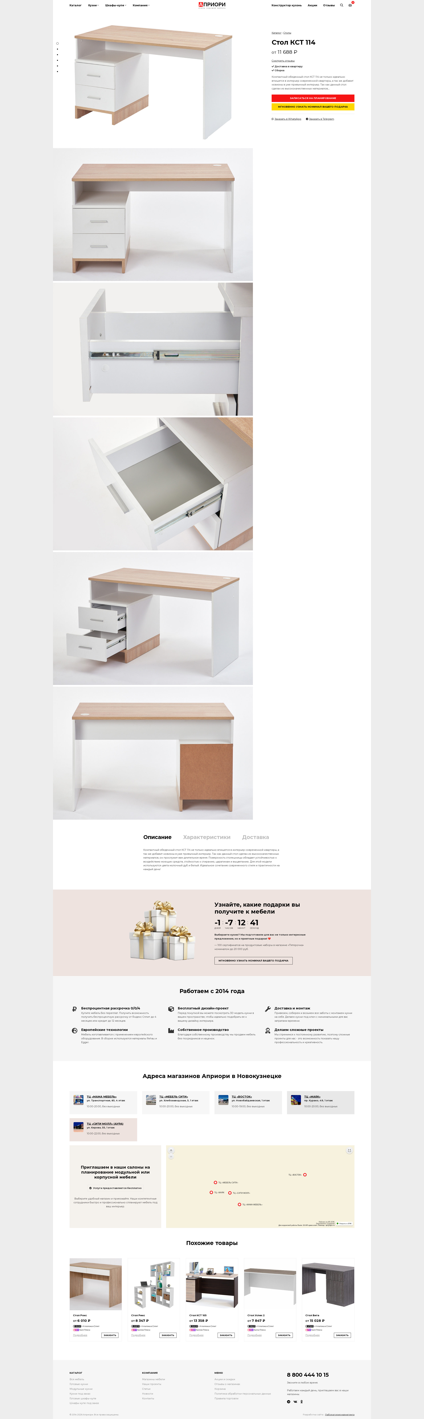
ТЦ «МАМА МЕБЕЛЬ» (102, 1096)
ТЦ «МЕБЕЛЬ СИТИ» (173, 1096)
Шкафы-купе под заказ (84, 1403)
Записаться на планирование (313, 98)
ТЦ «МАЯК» (312, 1096)
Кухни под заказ (80, 1393)
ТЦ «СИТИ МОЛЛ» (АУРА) (105, 1123)
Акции (312, 5)
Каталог (76, 5)
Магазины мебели (153, 1379)
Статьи (146, 1388)
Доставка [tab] (255, 837)
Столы (287, 32)
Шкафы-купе (114, 5)
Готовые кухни (79, 1384)
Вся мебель (77, 1379)
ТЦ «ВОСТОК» (242, 1096)
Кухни (92, 5)
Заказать (110, 1335)
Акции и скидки (224, 1379)
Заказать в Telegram (321, 119)
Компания (140, 5)
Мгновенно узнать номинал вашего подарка (313, 106)
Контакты (148, 1398)
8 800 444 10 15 (308, 1375)
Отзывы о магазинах (227, 1384)
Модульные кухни (81, 1388)
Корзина (220, 1388)
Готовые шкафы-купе (83, 1398)
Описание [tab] (157, 837)
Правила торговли (226, 1398)
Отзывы (329, 5)
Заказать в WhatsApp (288, 119)
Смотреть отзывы (283, 60)
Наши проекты (151, 1384)
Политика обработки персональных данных (242, 1393)
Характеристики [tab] (207, 837)
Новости (147, 1393)
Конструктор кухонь (287, 5)
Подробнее (80, 1335)
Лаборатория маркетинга (339, 1414)
